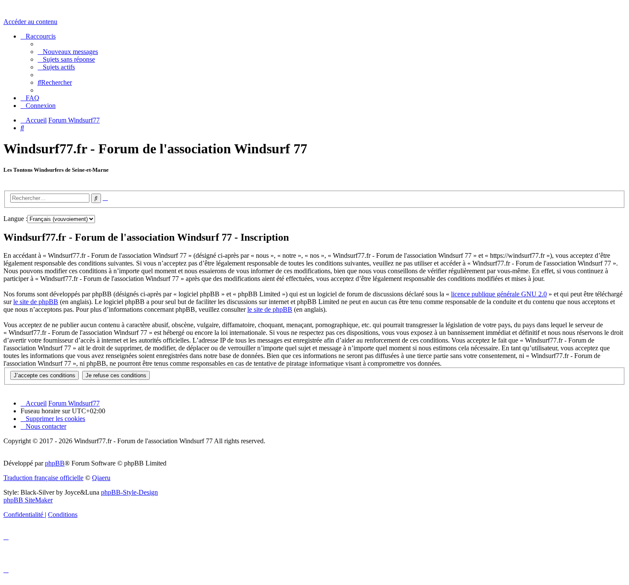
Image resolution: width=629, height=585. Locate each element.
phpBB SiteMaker (28, 500)
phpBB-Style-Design (129, 492)
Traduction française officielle (43, 477)
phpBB (55, 463)
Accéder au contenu (30, 21)
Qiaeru (101, 477)
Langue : (15, 218)
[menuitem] (68, 51)
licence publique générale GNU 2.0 (499, 294)
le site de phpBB (35, 301)
